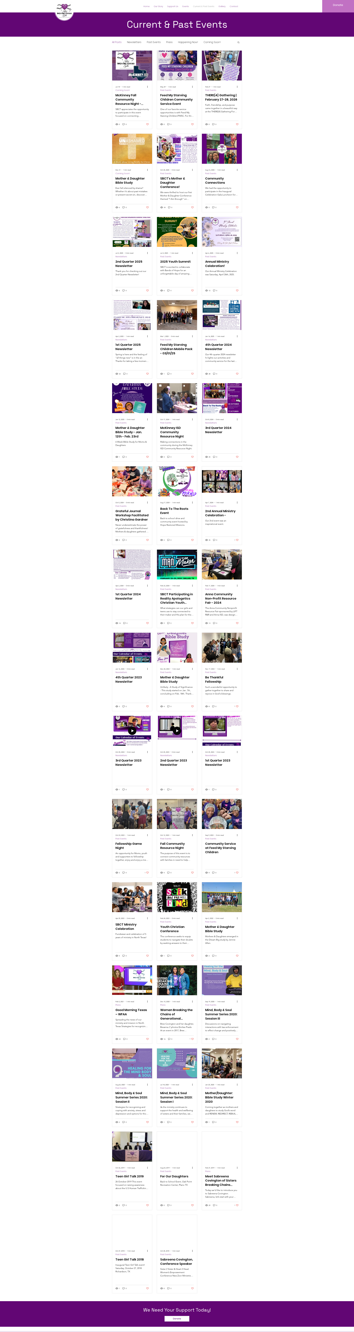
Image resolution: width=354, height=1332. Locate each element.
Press (169, 42)
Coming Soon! (212, 42)
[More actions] (148, 86)
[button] (158, 6)
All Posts (117, 42)
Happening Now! (188, 42)
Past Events (154, 42)
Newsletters (134, 42)
